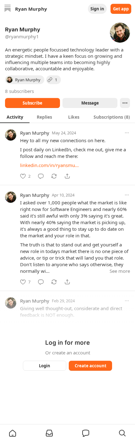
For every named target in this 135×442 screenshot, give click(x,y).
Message (90, 103)
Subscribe (32, 103)
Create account (90, 366)
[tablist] (67, 116)
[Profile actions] (125, 103)
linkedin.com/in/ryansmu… (49, 165)
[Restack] (54, 176)
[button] (13, 433)
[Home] (7, 8)
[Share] (67, 176)
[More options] (127, 133)
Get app (121, 9)
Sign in (97, 9)
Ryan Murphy (34, 133)
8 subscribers (19, 91)
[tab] (15, 116)
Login (44, 366)
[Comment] (40, 176)
